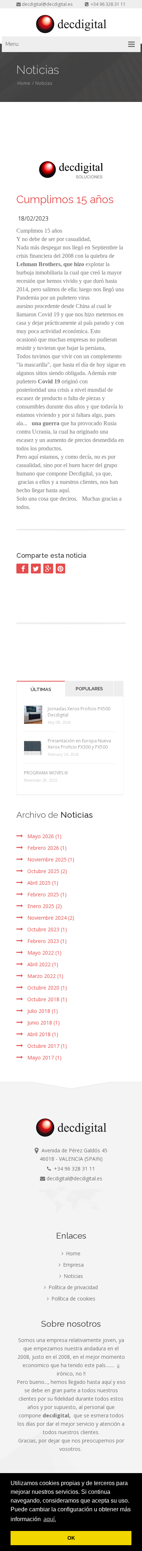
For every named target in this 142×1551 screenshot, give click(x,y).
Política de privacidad (72, 1287)
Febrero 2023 (46, 941)
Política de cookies (72, 1298)
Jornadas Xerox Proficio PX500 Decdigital (79, 712)
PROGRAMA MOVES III (46, 773)
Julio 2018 (42, 1010)
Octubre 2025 (46, 871)
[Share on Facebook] (22, 568)
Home (23, 83)
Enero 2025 (44, 906)
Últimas (41, 689)
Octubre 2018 (46, 999)
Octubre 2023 (46, 929)
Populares (89, 688)
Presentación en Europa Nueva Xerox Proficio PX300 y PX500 (79, 744)
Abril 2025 (42, 882)
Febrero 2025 (46, 894)
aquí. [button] (49, 1519)
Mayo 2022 (44, 952)
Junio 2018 (43, 1022)
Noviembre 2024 (50, 917)
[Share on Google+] (48, 568)
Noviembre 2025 (50, 859)
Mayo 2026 (44, 836)
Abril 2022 (42, 964)
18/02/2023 (33, 218)
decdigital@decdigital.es (47, 4)
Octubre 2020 (46, 987)
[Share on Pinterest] (60, 568)
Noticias (43, 83)
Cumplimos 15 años (65, 199)
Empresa (73, 1264)
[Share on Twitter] (36, 568)
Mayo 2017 (44, 1057)
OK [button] (71, 1538)
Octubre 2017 (46, 1045)
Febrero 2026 (46, 847)
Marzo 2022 (44, 975)
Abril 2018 (42, 1034)
